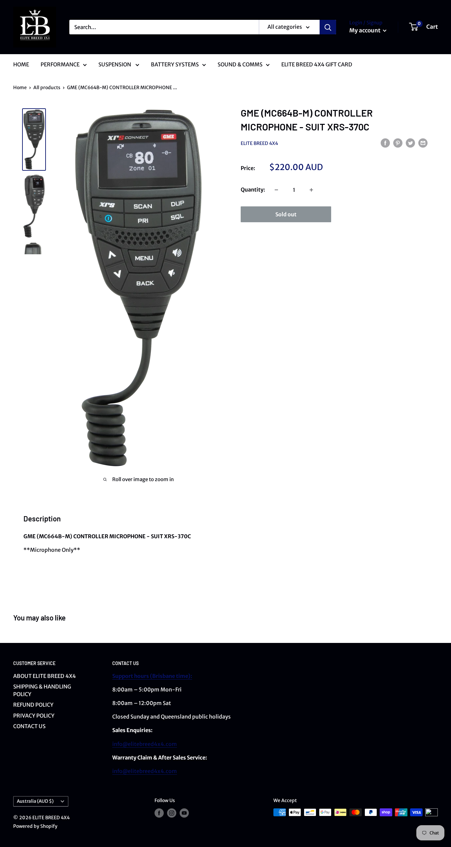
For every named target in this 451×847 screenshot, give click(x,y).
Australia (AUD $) (35, 801)
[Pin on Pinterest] (397, 143)
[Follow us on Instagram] (171, 813)
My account (365, 30)
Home (20, 87)
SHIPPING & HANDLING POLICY (42, 690)
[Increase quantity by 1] (311, 190)
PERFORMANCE (60, 64)
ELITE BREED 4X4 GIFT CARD (316, 64)
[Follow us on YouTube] (184, 813)
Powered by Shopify (35, 826)
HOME (21, 64)
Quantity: (253, 189)
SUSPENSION (115, 64)
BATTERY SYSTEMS (175, 64)
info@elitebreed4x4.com (144, 744)
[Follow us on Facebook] (159, 813)
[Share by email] (423, 143)
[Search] (328, 27)
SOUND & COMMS (240, 64)
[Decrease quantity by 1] (276, 190)
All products (46, 87)
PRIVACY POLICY (33, 715)
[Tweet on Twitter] (410, 143)
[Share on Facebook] (385, 143)
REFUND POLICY (33, 704)
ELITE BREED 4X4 (259, 143)
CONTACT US (29, 726)
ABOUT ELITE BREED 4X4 (44, 676)
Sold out (285, 214)
